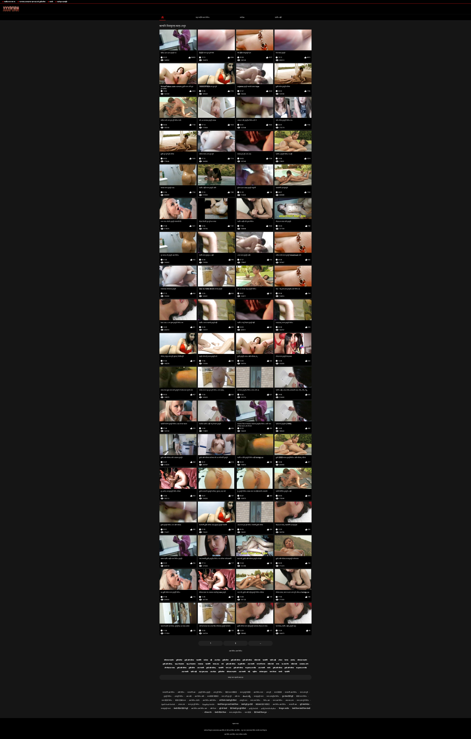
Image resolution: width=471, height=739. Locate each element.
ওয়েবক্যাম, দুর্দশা (303, 664)
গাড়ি (249, 672)
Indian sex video (263, 704)
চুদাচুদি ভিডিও (167, 696)
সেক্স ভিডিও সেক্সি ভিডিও (209, 700)
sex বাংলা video (231, 692)
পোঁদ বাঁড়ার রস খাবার (169, 668)
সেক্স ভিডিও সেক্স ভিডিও (235, 651)
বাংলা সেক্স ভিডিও (277, 700)
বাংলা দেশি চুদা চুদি (227, 696)
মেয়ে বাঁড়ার (217, 660)
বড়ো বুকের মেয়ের (203, 672)
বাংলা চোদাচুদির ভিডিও (273, 696)
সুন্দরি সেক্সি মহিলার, (167, 664)
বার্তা (222, 664)
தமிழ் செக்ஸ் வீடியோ (268, 708)
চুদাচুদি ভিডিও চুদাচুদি (204, 692)
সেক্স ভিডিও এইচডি (194, 700)
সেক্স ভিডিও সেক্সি (199, 696)
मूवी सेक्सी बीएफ (304, 704)
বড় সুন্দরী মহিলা (241, 664)
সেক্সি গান (237, 696)
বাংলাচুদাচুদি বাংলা (258, 696)
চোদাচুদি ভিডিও (179, 696)
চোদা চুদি (268, 692)
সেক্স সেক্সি (189, 696)
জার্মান (268, 668)
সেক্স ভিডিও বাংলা (258, 692)
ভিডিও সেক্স (266, 700)
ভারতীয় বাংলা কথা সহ (9, 2)
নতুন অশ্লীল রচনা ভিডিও (202, 17)
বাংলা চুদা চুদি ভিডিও (193, 704)
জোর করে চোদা (289, 700)
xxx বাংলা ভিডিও (301, 696)
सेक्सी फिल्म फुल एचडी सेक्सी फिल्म (227, 704)
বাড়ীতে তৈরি (257, 660)
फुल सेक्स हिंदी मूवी (287, 696)
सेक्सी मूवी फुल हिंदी (247, 704)
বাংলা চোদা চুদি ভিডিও (303, 700)
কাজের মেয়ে (216, 664)
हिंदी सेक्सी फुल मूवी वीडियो (238, 708)
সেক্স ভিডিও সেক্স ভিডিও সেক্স (199, 708)
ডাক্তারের (200, 664)
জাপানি (51, 2)
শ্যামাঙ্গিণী (198, 660)
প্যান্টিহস (255, 672)
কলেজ (277, 664)
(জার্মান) (293, 660)
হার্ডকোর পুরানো (263, 672)
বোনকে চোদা (181, 704)
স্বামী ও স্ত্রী (278, 17)
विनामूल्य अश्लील (284, 708)
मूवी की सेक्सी (223, 708)
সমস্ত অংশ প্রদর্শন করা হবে (235, 677)
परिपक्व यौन (208, 712)
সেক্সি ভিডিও (181, 692)
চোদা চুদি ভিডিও (217, 692)
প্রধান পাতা (235, 724)
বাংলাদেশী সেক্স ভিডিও (169, 692)
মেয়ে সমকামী (251, 664)
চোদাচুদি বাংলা (243, 700)
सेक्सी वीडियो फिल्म (220, 712)
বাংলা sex (248, 712)
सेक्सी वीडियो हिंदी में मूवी (181, 708)
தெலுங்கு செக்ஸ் (208, 704)
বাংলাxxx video (212, 696)
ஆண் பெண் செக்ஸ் (168, 704)
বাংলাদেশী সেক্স (191, 692)
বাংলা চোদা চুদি (304, 692)
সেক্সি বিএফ (213, 708)
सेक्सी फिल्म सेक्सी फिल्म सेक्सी (301, 708)
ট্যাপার (286, 660)
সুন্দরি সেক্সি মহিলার (189, 660)
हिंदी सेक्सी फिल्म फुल (260, 712)
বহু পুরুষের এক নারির (250, 668)
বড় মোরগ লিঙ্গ (285, 664)
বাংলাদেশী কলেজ (261, 664)
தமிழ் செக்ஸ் (253, 708)
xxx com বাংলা (180, 700)
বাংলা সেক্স (228, 668)
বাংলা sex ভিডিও (167, 700)
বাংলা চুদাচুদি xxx (245, 692)
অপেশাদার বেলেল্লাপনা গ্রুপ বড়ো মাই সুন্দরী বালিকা (32, 2)
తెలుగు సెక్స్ (247, 696)
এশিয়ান (280, 660)
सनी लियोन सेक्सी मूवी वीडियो (227, 700)
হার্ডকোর (206, 660)
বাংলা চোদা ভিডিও (255, 700)
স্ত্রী (211, 660)
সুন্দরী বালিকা (179, 660)
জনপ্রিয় (242, 17)
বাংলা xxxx (278, 692)
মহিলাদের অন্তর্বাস (169, 660)
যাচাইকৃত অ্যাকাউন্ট (62, 2)
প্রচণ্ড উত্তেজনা (179, 664)
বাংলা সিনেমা (273, 672)
